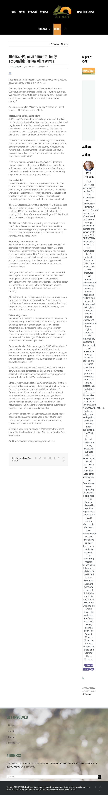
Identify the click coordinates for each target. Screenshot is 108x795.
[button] (66, 29)
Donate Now (14, 743)
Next (63, 44)
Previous (55, 44)
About (11, 731)
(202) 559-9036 (27, 766)
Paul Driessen (16, 67)
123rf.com (86, 694)
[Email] (92, 669)
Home (11, 725)
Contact (12, 737)
